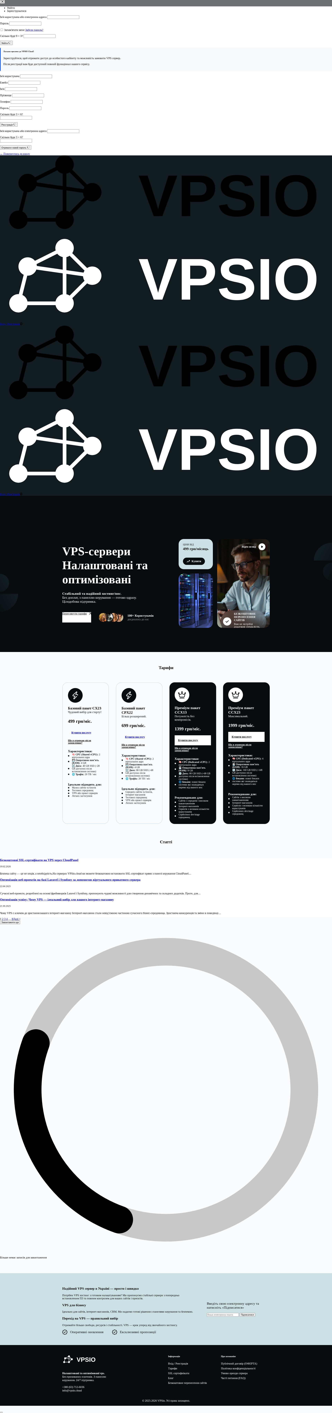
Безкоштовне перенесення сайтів (187, 1382)
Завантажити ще (10, 922)
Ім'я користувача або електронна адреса (23, 17)
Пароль (4, 23)
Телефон (5, 101)
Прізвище (5, 95)
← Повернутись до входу (15, 153)
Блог (171, 1378)
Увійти (11, 7)
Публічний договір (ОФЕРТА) (239, 1363)
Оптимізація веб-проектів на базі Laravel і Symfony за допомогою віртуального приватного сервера (70, 879)
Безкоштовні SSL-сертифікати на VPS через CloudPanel (39, 860)
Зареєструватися (16, 10)
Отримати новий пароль (14, 147)
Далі (16, 918)
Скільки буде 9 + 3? (11, 35)
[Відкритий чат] (1, 1412)
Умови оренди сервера (234, 1373)
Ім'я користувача (9, 76)
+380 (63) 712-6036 (73, 1387)
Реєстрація (7, 124)
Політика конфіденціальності (238, 1368)
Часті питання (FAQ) (233, 1378)
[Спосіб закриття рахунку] (2, 2)
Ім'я (2, 88)
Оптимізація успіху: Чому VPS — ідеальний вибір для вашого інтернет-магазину (57, 899)
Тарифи (172, 1368)
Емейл (4, 82)
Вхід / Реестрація (178, 1363)
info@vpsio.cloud (72, 1390)
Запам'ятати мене (14, 29)
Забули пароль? (34, 29)
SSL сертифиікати (178, 1373)
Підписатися (247, 1314)
